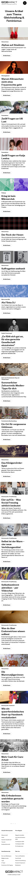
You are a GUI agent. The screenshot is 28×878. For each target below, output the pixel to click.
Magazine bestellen (19, 835)
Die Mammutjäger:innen (12, 673)
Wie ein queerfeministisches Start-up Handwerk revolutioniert (12, 713)
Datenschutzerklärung (20, 860)
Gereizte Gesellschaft (6, 839)
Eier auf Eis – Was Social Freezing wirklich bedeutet (11, 502)
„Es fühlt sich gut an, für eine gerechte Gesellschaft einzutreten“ (12, 341)
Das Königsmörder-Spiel (12, 464)
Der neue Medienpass (6, 856)
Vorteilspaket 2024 (19, 841)
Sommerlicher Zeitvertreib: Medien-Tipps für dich (13, 385)
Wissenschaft (4, 835)
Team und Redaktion (20, 856)
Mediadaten (18, 865)
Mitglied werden (5, 858)
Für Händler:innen (19, 846)
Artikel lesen (6, 55)
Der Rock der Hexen (12, 234)
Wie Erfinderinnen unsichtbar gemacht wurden (12, 798)
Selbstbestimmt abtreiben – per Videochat (10, 587)
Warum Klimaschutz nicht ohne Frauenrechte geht (12, 81)
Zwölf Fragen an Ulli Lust (12, 120)
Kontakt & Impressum (20, 862)
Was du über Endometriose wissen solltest (13, 631)
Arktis (2, 837)
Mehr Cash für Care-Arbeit (12, 758)
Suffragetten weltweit (13, 268)
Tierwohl (3, 842)
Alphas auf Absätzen (12, 44)
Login (2, 860)
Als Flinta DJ (8, 302)
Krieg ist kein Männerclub (8, 197)
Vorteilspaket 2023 (19, 844)
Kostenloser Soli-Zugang (7, 865)
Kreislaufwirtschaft (5, 844)
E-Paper (3, 862)
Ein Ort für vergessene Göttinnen (13, 425)
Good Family (18, 858)
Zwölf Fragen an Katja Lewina (13, 157)
